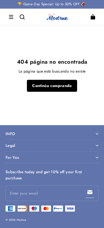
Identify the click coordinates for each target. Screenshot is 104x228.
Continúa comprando (52, 85)
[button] (11, 17)
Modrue (21, 220)
